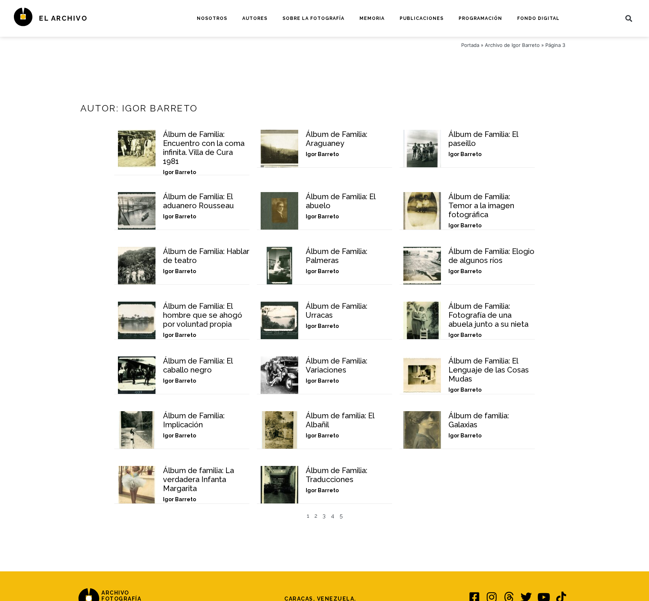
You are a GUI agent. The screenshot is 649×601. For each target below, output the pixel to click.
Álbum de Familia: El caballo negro (197, 365)
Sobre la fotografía (313, 18)
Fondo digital (538, 18)
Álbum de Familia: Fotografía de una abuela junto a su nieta (488, 315)
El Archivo (63, 18)
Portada (470, 45)
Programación (480, 18)
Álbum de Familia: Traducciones (336, 475)
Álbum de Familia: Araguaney (336, 139)
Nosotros (212, 18)
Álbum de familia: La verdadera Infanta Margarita (198, 479)
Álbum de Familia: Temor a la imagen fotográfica (481, 205)
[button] (629, 18)
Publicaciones (422, 18)
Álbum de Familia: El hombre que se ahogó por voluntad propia (202, 315)
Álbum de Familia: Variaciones (336, 365)
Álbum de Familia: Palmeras (336, 256)
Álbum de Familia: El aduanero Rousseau (198, 201)
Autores (254, 18)
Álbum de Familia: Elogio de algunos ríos (491, 256)
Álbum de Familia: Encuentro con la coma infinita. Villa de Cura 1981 (204, 148)
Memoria (372, 18)
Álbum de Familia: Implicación (194, 420)
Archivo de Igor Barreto (512, 45)
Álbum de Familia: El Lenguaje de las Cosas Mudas (488, 369)
